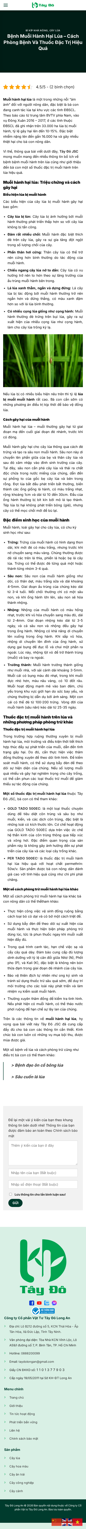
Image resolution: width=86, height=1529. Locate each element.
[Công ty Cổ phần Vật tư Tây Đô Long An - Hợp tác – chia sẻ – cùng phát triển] (43, 5)
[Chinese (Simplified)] (57, 1522)
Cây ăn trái (17, 1474)
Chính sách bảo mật (23, 1438)
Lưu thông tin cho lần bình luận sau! (40, 1194)
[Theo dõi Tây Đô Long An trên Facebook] (31, 1302)
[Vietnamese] (77, 1522)
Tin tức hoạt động (22, 1414)
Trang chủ (16, 1397)
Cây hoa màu (18, 1466)
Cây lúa (54, 30)
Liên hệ (14, 1430)
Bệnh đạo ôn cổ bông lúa (38, 1065)
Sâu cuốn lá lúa (30, 1076)
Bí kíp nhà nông (37, 30)
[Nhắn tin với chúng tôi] (54, 1302)
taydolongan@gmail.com (36, 1361)
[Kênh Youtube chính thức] (39, 1302)
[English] (67, 1522)
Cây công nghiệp (21, 1482)
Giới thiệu (16, 1405)
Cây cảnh (16, 1491)
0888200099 (30, 1353)
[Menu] (5, 5)
